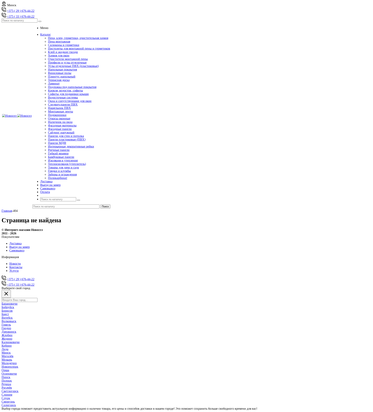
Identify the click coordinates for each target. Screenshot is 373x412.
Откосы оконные (59, 118)
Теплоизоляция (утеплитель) (67, 164)
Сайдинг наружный (61, 132)
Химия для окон (58, 55)
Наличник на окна (60, 122)
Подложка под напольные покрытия (72, 87)
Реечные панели (59, 150)
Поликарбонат (57, 178)
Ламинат (54, 83)
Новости (15, 263)
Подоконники (57, 115)
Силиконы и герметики (63, 45)
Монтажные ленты (60, 111)
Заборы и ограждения (62, 174)
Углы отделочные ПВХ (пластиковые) (73, 66)
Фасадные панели (60, 129)
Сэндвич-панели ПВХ (63, 104)
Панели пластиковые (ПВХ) (66, 139)
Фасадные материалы (62, 125)
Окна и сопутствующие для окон (70, 101)
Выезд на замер (19, 247)
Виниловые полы (59, 73)
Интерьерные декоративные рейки (71, 146)
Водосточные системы (63, 97)
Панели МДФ (57, 143)
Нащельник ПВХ (59, 108)
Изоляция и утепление (63, 160)
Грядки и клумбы (59, 171)
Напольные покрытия (62, 69)
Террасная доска (59, 80)
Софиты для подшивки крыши (68, 94)
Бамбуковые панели (61, 157)
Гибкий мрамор (58, 153)
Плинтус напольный (61, 76)
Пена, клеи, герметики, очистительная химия (78, 38)
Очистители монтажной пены (68, 59)
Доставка (15, 243)
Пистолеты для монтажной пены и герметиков (79, 48)
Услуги (14, 270)
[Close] (6, 294)
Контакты (15, 267)
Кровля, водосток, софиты (65, 90)
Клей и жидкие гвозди (63, 52)
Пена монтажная (59, 41)
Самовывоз (16, 250)
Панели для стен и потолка (66, 136)
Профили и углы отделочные (67, 62)
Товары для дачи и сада (63, 167)
